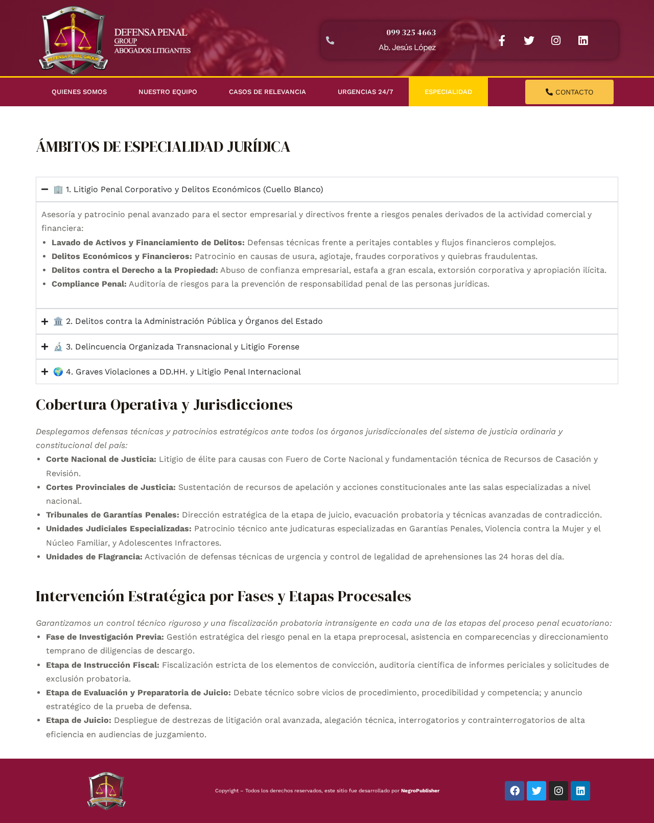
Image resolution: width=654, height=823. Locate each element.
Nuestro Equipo (167, 92)
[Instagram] (556, 40)
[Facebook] (514, 791)
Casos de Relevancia (267, 92)
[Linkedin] (583, 40)
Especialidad (448, 92)
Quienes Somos (79, 92)
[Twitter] (529, 40)
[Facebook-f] (501, 40)
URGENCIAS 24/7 (365, 92)
